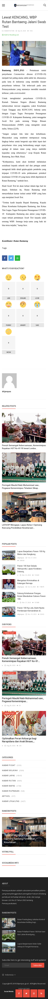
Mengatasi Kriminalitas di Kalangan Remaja (28, 582)
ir (17, 575)
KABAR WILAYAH (10, 770)
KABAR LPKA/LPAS (10, 801)
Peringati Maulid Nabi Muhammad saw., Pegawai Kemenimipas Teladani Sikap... (20, 486)
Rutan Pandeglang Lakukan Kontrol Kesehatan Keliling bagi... (31, 920)
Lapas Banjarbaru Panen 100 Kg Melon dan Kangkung (31, 552)
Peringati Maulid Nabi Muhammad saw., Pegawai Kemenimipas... (23, 700)
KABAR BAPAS (8, 785)
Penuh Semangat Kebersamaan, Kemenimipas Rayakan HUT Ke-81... (21, 660)
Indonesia (9, 974)
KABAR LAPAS (8, 775)
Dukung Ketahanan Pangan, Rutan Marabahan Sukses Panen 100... (31, 596)
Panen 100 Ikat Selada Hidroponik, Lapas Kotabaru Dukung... (29, 569)
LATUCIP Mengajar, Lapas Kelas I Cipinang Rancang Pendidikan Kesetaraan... (22, 526)
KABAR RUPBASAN (10, 790)
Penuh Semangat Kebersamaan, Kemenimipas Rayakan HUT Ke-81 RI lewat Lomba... (24, 447)
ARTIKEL (6, 796)
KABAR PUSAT (8, 765)
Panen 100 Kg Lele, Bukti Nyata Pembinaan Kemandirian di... (30, 609)
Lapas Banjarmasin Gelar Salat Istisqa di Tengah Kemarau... (29, 945)
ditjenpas (6, 391)
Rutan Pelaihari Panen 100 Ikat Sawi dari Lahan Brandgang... (31, 933)
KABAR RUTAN (8, 31)
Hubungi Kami (24, 988)
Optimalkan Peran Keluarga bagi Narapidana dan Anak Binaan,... (19, 740)
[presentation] (36, 821)
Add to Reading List (11, 35)
